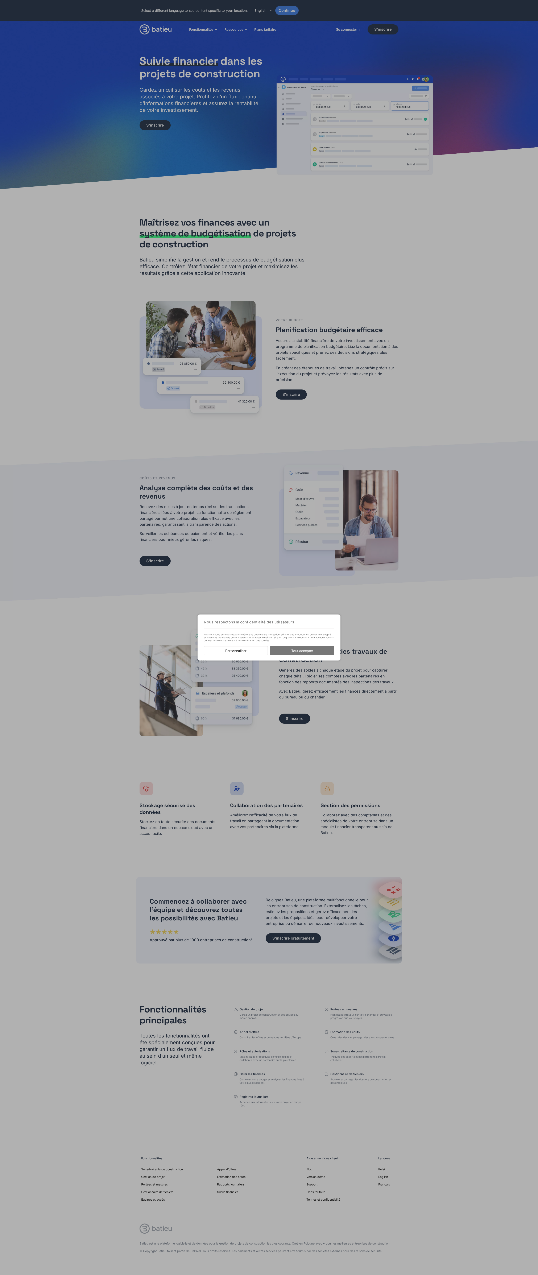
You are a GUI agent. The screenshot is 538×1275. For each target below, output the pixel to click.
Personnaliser (236, 651)
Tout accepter (302, 651)
